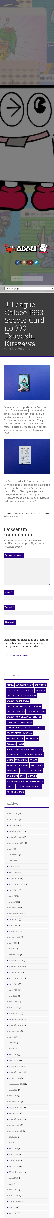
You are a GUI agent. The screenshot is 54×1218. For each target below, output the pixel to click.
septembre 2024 (16, 843)
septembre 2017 (16, 1107)
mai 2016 (13, 1142)
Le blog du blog (36, 513)
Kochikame (12, 754)
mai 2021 (13, 948)
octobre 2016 (15, 1125)
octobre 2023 (15, 878)
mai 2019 (13, 1048)
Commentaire (13, 555)
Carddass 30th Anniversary (21, 695)
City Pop (37, 717)
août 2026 (13, 813)
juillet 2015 (13, 1178)
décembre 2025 (16, 831)
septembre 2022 (16, 913)
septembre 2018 (16, 1084)
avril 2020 (13, 1001)
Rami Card (12, 765)
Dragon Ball (38, 728)
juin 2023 (13, 896)
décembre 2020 (16, 960)
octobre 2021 (15, 937)
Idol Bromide (32, 738)
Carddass (40, 690)
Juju (28, 349)
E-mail (9, 607)
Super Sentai (37, 781)
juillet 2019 (13, 1037)
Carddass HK (34, 706)
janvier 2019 (14, 1060)
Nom (8, 592)
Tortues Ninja (33, 787)
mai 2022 (13, 925)
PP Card (34, 760)
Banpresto (40, 685)
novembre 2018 (16, 1072)
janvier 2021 (14, 954)
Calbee (6, 516)
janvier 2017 (14, 1113)
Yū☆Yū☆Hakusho (15, 792)
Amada (10, 685)
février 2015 (14, 1201)
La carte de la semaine (32, 754)
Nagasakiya (21, 760)
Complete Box (25, 722)
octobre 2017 (15, 1101)
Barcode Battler (15, 690)
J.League (14, 516)
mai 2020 (13, 995)
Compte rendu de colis (18, 728)
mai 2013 (13, 1207)
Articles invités (24, 685)
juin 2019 (13, 1042)
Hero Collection (15, 738)
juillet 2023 (14, 890)
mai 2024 (13, 866)
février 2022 (14, 931)
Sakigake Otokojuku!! (31, 770)
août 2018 (13, 1089)
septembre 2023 (16, 884)
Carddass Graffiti (16, 706)
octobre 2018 (15, 1078)
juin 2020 (13, 990)
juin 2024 (13, 860)
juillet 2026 (14, 819)
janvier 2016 (14, 1166)
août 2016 (13, 1136)
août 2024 (13, 849)
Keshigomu (36, 749)
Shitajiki (32, 776)
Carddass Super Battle (19, 717)
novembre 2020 (16, 966)
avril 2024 (13, 872)
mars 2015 (13, 1195)
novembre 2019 (16, 1025)
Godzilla (27, 733)
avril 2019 (13, 1054)
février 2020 (14, 1013)
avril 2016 (13, 1148)
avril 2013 (13, 1213)
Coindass (11, 722)
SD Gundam (12, 776)
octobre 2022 (15, 907)
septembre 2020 (16, 978)
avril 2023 (13, 901)
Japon (21, 744)
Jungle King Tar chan (18, 749)
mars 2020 (14, 1007)
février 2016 (14, 1160)
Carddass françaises (18, 701)
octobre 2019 (15, 1031)
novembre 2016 (16, 1119)
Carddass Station (36, 711)
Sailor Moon (37, 765)
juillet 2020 (14, 984)
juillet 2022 (14, 919)
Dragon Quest (14, 733)
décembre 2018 (16, 1066)
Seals (23, 776)
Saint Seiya (12, 770)
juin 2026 (13, 825)
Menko (10, 760)
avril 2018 (13, 1095)
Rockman (24, 765)
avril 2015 (13, 1189)
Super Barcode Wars (17, 781)
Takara (11, 787)
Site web (9, 622)
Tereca (20, 787)
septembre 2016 (16, 1131)
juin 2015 (12, 1184)
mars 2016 (13, 1154)
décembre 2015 (16, 1172)
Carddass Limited (16, 711)
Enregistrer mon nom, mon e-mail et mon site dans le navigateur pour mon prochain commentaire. (26, 643)
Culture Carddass (21, 513)
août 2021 (13, 943)
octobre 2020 (15, 972)
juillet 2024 (14, 854)
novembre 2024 (16, 837)
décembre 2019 (16, 1019)
